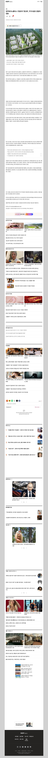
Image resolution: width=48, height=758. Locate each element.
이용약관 (19, 750)
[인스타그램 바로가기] (25, 747)
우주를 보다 (31, 736)
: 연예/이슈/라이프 (10, 571)
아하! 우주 (17, 739)
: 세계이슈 (8, 631)
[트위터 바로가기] (20, 747)
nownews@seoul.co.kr (16, 206)
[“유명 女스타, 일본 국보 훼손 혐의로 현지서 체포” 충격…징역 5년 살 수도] (40, 589)
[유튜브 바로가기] (23, 747)
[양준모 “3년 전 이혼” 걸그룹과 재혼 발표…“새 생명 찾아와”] (40, 582)
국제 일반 (16, 736)
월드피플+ (21, 736)
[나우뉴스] (9, 1)
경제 (6, 9)
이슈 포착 (7, 525)
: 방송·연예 (9, 597)
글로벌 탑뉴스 (8, 479)
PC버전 (32, 750)
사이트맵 (28, 750)
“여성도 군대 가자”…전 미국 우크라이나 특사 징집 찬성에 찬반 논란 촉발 (20, 152)
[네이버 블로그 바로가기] (30, 747)
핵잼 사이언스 (26, 740)
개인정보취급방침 (23, 750)
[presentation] (21, 502)
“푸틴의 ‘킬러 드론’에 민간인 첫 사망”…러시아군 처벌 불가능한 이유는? (20, 150)
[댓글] (12, 16)
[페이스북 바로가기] (18, 747)
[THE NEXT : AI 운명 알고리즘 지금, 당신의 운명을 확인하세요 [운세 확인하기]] (24, 214)
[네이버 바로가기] (28, 747)
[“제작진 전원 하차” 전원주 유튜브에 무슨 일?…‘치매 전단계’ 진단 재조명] (40, 575)
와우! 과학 (21, 739)
